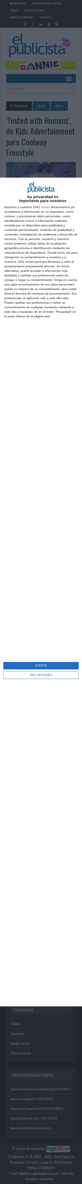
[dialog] (41, 592)
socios (45, 207)
